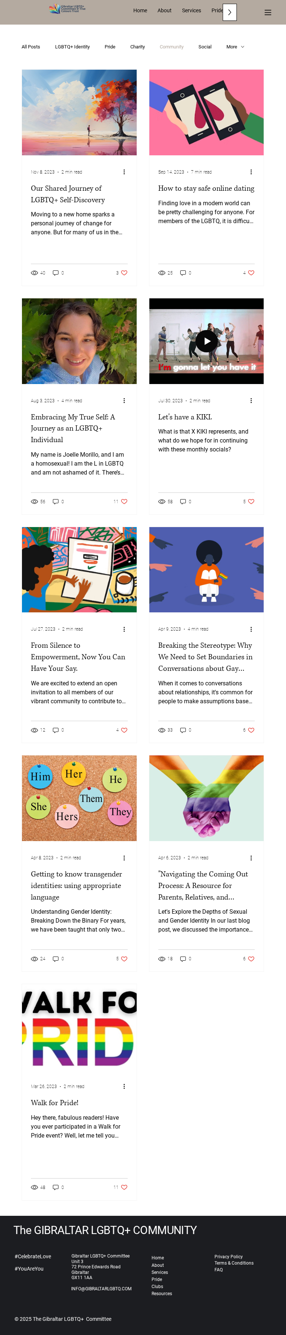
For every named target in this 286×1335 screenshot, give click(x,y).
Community (172, 47)
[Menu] (268, 12)
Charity (137, 47)
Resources (162, 1293)
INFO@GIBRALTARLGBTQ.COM (101, 1288)
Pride (110, 47)
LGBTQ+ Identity (72, 47)
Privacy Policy (228, 1256)
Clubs (157, 1286)
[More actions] (126, 172)
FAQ (218, 1269)
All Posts (31, 47)
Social (205, 47)
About (158, 1265)
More (231, 47)
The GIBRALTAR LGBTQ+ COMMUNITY (105, 1230)
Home (158, 1258)
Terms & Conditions (234, 1263)
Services (160, 1272)
